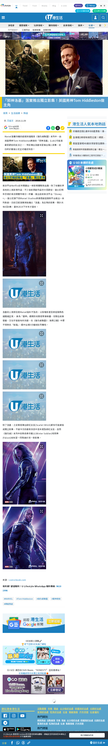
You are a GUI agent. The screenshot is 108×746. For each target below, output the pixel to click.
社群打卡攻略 (101, 11)
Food (35, 5)
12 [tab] (61, 36)
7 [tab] (48, 36)
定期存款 (47, 29)
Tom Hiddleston (25, 598)
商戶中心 (78, 5)
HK (16, 5)
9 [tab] (53, 36)
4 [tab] (56, 32)
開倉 (56, 708)
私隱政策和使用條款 (11, 736)
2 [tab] (50, 32)
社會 (65, 712)
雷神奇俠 (57, 598)
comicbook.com (17, 579)
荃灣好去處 (42, 712)
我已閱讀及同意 (86, 735)
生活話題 (15, 113)
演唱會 (11, 25)
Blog (54, 5)
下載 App (92, 5)
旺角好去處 (55, 712)
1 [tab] (48, 32)
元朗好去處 (95, 708)
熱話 (25, 113)
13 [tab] (50, 39)
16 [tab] (58, 39)
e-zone (64, 5)
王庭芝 (10, 120)
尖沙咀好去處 (66, 708)
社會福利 (94, 712)
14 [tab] (53, 39)
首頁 (5, 113)
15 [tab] (56, 39)
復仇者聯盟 (43, 598)
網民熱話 (41, 720)
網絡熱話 (9, 603)
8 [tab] (50, 36)
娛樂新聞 (36, 29)
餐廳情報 (73, 712)
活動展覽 (41, 708)
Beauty (44, 5)
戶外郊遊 (83, 712)
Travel (25, 5)
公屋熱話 (26, 29)
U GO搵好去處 (84, 11)
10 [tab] (56, 36)
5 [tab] (58, 32)
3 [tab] (53, 32)
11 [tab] (58, 36)
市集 (50, 708)
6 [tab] (61, 32)
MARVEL (9, 598)
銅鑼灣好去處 (81, 708)
